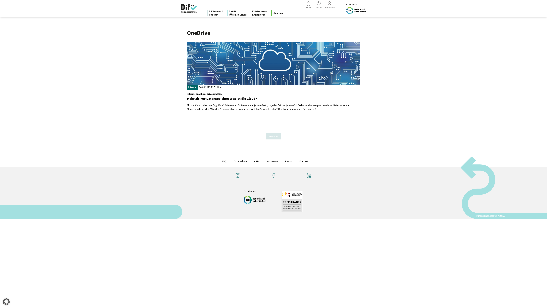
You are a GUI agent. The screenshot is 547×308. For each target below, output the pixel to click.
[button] (6, 301)
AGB (256, 161)
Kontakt (303, 161)
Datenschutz (240, 161)
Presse (288, 161)
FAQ (224, 161)
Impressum (272, 161)
